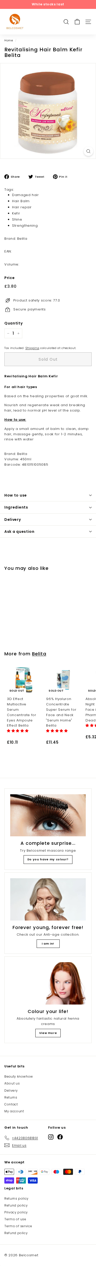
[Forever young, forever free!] (48, 899)
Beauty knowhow (18, 1076)
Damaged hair (25, 194)
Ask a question (19, 531)
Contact (11, 1104)
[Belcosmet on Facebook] (60, 1137)
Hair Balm (21, 201)
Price (9, 277)
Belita (39, 653)
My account (14, 1111)
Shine (17, 219)
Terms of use (15, 1219)
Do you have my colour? (48, 859)
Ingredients (16, 507)
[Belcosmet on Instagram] (51, 1137)
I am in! (48, 944)
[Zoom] (88, 151)
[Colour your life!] (48, 983)
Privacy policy (16, 1212)
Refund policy (16, 1205)
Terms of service (18, 1226)
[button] (18, 730)
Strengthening (25, 225)
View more (48, 1033)
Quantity (13, 323)
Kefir (16, 213)
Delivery (12, 519)
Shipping (32, 348)
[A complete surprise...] (48, 815)
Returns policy (16, 1198)
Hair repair (22, 207)
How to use (15, 495)
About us (12, 1083)
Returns (10, 1097)
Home (8, 40)
